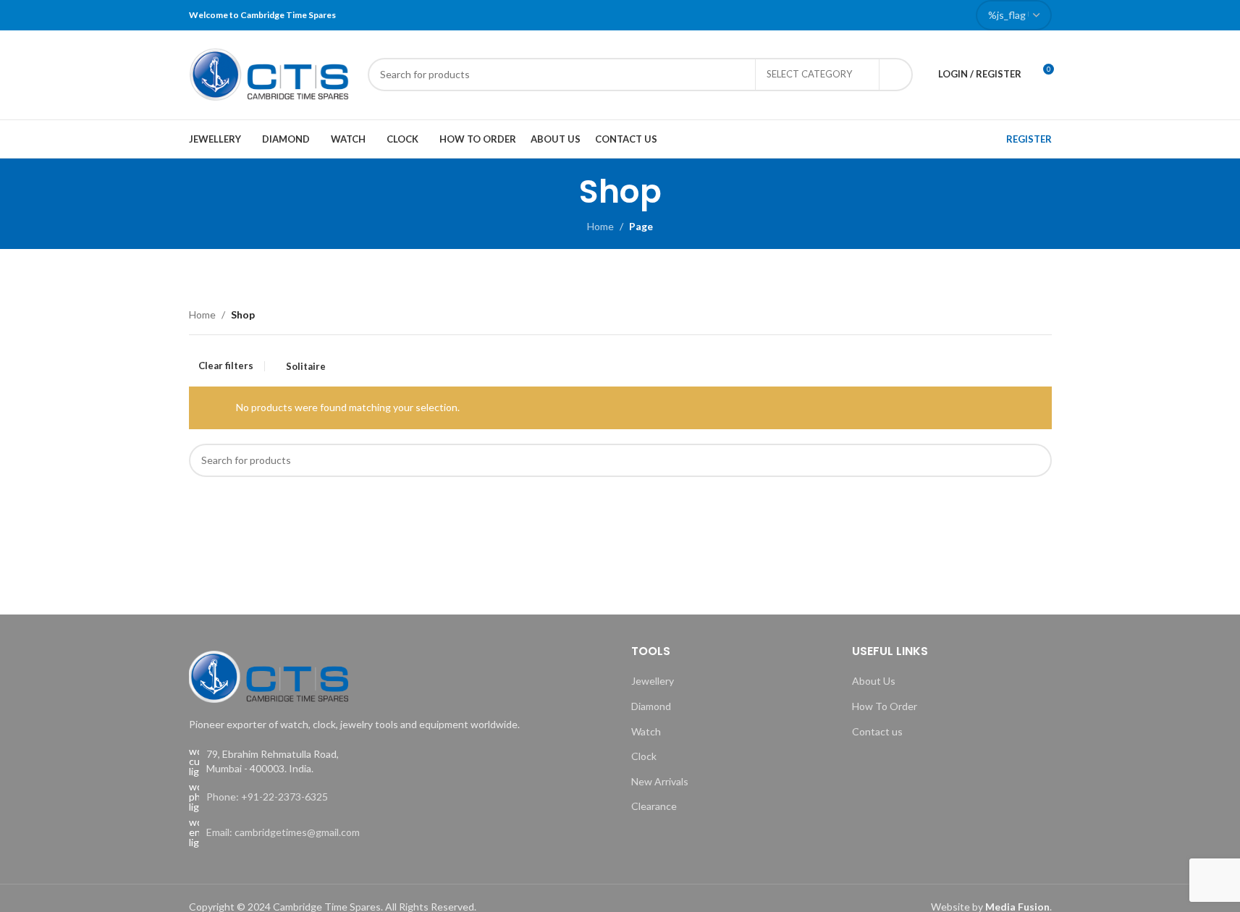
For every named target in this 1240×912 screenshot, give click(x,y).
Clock (644, 756)
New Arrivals (659, 781)
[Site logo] (271, 73)
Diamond (651, 706)
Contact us (877, 731)
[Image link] (268, 676)
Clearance (654, 806)
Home (600, 226)
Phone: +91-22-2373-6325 (267, 796)
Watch (646, 731)
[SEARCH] (896, 74)
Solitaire (306, 366)
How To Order (884, 706)
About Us (873, 681)
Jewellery (652, 681)
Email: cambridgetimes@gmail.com (283, 832)
